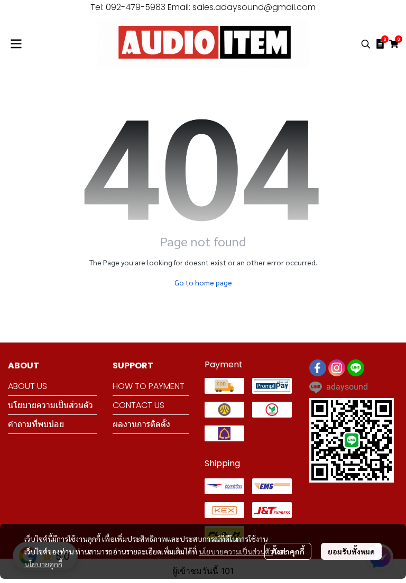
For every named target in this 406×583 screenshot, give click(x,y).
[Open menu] (15, 43)
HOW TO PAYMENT (148, 386)
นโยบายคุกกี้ (43, 564)
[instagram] (336, 367)
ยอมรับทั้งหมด (351, 551)
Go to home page (203, 282)
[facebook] (317, 367)
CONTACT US (138, 405)
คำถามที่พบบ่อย (36, 424)
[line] (355, 367)
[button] (365, 43)
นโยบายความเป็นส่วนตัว (236, 551)
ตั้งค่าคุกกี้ (287, 551)
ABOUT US (27, 386)
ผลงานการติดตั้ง (141, 424)
